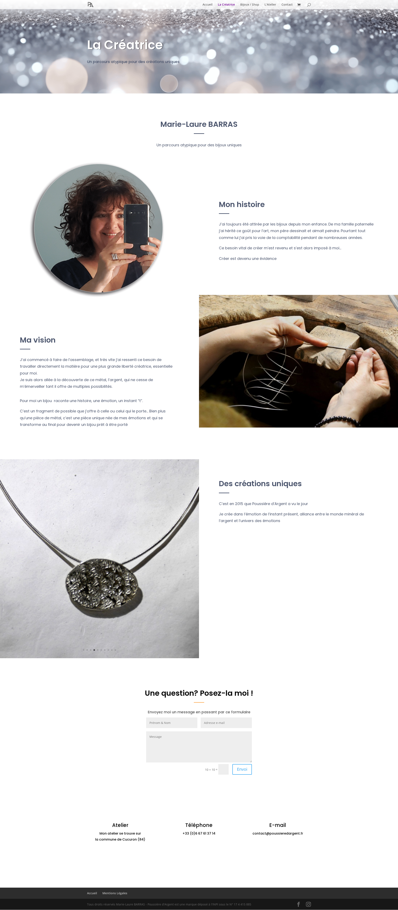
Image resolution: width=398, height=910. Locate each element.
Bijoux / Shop (249, 4)
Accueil (207, 4)
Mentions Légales (114, 893)
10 (115, 650)
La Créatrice (226, 4)
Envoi (242, 769)
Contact (287, 4)
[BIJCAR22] (99, 657)
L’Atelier (270, 4)
